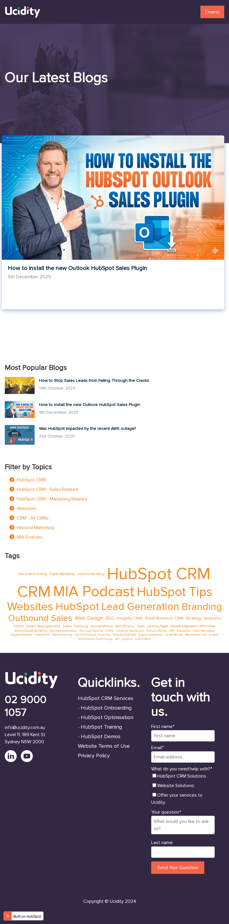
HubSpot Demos (100, 736)
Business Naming (91, 631)
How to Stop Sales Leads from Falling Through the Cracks (94, 380)
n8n (117, 639)
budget (213, 634)
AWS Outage (207, 626)
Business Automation (63, 631)
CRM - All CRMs (33, 518)
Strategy (194, 618)
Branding (202, 607)
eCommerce (86, 639)
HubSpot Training (101, 727)
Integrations (42, 634)
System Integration (150, 634)
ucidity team (143, 639)
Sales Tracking (75, 626)
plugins (127, 639)
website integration (184, 626)
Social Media (101, 626)
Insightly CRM (129, 618)
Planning (104, 634)
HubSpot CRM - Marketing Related (52, 499)
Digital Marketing (62, 574)
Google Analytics (21, 634)
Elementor (184, 631)
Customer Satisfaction (130, 631)
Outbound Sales (40, 618)
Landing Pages (157, 626)
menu (213, 12)
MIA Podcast (30, 537)
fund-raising (104, 639)
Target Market (174, 634)
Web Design (89, 618)
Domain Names (156, 631)
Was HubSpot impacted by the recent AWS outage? (87, 428)
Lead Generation (140, 607)
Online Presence (85, 634)
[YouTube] (28, 761)
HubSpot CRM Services (105, 698)
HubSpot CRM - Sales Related (47, 489)
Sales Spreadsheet (124, 634)
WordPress (124, 626)
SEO (110, 618)
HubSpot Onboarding (106, 707)
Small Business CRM (164, 618)
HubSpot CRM (31, 480)
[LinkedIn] (13, 761)
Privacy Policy (94, 755)
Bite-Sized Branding (32, 574)
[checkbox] (183, 789)
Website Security (195, 634)
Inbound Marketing (35, 528)
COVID (109, 631)
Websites (26, 509)
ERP (171, 631)
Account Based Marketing (31, 631)
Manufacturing (62, 634)
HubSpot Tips (174, 592)
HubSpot (77, 607)
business (212, 618)
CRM (34, 591)
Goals (141, 626)
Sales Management (43, 626)
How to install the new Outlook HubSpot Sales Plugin (77, 268)
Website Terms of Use (104, 746)
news (19, 625)
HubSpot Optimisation (107, 717)
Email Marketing (204, 631)
